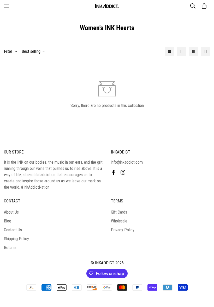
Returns (10, 247)
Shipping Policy (16, 238)
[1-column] (169, 51)
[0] (204, 6)
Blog (7, 221)
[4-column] (205, 51)
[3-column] (193, 51)
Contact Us (13, 229)
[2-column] (181, 51)
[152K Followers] (123, 172)
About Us (11, 212)
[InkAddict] (107, 6)
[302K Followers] (113, 172)
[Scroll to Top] (204, 279)
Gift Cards (119, 212)
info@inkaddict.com (127, 162)
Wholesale (119, 221)
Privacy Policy (122, 229)
